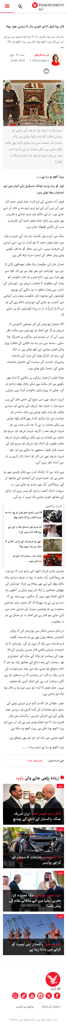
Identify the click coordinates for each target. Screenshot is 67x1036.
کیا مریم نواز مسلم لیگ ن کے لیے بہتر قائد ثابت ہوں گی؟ (25, 529)
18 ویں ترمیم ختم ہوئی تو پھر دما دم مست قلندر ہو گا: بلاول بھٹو (23, 514)
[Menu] (7, 6)
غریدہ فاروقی (41, 55)
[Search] (20, 6)
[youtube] (32, 995)
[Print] (46, 71)
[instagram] (40, 995)
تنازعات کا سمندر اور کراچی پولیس (36, 860)
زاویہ (20, 778)
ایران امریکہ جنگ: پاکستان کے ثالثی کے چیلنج (37, 816)
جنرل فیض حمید (34, 760)
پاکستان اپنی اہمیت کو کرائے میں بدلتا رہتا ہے (36, 947)
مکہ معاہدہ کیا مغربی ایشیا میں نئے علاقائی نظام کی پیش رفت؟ (35, 901)
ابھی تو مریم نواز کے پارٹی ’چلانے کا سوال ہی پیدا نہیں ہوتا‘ (23, 543)
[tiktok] (23, 995)
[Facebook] (57, 995)
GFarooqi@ (39, 60)
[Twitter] (49, 995)
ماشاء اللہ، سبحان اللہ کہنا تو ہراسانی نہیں (27, 558)
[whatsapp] (15, 995)
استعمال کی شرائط (51, 1006)
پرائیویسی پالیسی (25, 1006)
